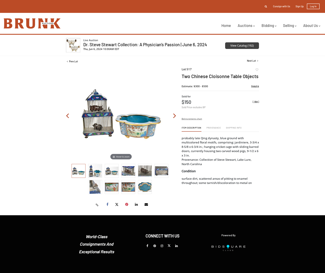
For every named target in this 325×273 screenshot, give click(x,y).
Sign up (300, 6)
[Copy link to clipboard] (97, 205)
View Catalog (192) (242, 45)
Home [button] (226, 25)
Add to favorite (257, 70)
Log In (313, 6)
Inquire (255, 86)
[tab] (191, 129)
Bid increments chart (192, 118)
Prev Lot (73, 61)
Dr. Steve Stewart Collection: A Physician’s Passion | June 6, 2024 (145, 44)
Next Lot (251, 60)
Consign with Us (281, 6)
